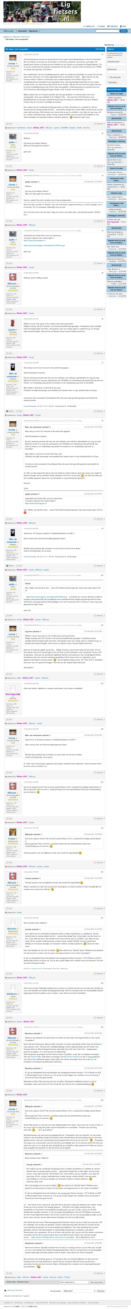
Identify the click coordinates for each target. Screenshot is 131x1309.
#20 (102, 1100)
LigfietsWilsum (112, 187)
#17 (102, 918)
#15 (102, 828)
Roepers (72, 128)
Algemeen (16, 37)
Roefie (79, 128)
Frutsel (29, 128)
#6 (102, 319)
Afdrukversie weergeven (15, 1290)
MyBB (17, 1306)
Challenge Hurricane (36, 968)
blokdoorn (12, 994)
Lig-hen (56, 128)
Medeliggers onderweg (116, 141)
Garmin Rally (35, 1057)
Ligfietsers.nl (8, 1303)
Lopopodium (111, 234)
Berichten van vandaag (58, 1303)
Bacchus (86, 128)
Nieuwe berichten (42, 1303)
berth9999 (64, 128)
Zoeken (102, 26)
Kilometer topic (116, 193)
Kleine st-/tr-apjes (116, 94)
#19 (102, 1027)
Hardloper (112, 261)
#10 (102, 575)
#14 (102, 782)
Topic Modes (100, 49)
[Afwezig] (18, 284)
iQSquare (98, 1044)
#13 (102, 729)
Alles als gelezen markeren (76, 1303)
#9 (102, 528)
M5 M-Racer (27, 968)
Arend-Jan (112, 249)
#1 (102, 54)
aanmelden (119, 53)
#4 (102, 230)
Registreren (33, 31)
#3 (102, 175)
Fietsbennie (21, 128)
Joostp (11, 63)
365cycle (49, 128)
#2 (102, 133)
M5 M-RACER (117, 118)
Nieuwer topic (23, 1282)
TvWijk (113, 284)
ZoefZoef (112, 212)
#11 (102, 625)
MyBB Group (33, 1306)
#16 (102, 872)
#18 (102, 983)
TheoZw (67, 1277)
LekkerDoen (111, 175)
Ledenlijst (114, 26)
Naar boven (19, 1303)
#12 (102, 683)
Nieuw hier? (25, 37)
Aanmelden (22, 31)
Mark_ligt (112, 137)
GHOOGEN (111, 199)
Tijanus (113, 115)
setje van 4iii (91, 1059)
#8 (102, 420)
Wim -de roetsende (114, 147)
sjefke (12, 142)
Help (124, 26)
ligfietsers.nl (7, 37)
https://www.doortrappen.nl (34, 240)
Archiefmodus (29, 1303)
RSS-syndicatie (93, 1303)
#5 (102, 273)
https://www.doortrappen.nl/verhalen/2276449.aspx (44, 245)
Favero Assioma (73, 1057)
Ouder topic (11, 1282)
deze (67, 1049)
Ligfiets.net (89, 26)
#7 (102, 363)
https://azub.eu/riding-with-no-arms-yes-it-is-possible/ (52, 1237)
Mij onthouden (115, 77)
